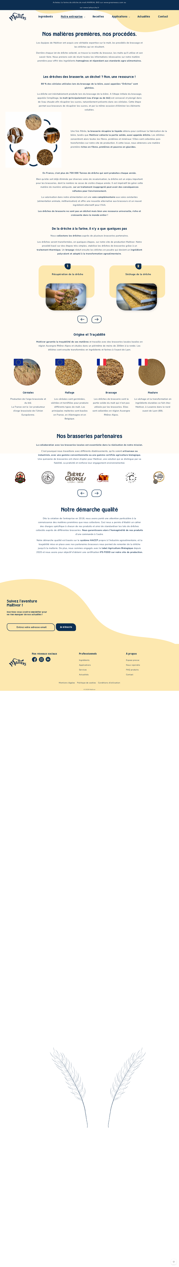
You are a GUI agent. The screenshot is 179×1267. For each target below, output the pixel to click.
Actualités (84, 674)
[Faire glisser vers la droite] (97, 319)
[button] (72, 17)
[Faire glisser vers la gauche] (82, 319)
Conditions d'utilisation (109, 682)
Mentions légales (67, 682)
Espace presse (132, 660)
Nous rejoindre (133, 665)
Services (83, 669)
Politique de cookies (86, 682)
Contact (129, 674)
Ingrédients (84, 660)
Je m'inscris (66, 627)
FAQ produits (132, 669)
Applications (85, 665)
